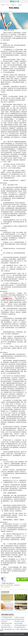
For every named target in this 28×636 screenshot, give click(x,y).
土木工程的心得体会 (5, 625)
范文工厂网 (12, 634)
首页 (8, 4)
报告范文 (13, 4)
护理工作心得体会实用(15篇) (7, 619)
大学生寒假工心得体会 (19, 621)
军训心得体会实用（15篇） (9, 629)
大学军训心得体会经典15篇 (20, 625)
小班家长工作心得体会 (19, 617)
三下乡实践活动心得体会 (6, 617)
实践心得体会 (4, 621)
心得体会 (20, 4)
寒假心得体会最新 (18, 623)
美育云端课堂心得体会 (19, 619)
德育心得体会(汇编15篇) (6, 627)
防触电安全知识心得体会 (6, 623)
